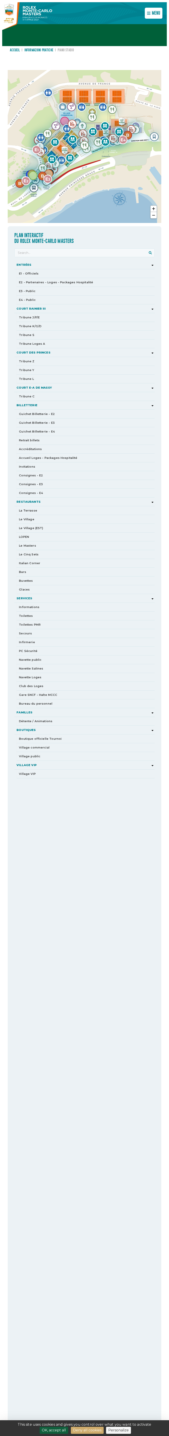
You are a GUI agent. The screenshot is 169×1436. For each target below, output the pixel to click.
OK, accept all (54, 1430)
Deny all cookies (87, 1430)
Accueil (15, 50)
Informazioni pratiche (38, 50)
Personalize (118, 1430)
